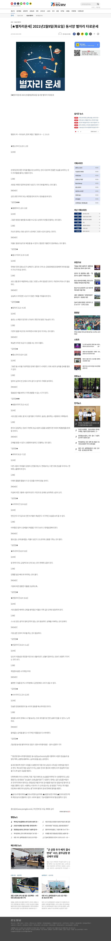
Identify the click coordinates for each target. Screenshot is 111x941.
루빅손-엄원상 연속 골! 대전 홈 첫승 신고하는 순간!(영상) (87, 333)
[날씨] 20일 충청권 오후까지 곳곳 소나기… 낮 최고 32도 (83, 303)
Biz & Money (78, 183)
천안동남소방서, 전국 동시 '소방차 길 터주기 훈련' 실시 (26, 830)
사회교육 (32, 11)
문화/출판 (77, 199)
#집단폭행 (19, 875)
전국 (53, 11)
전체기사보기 (94, 131)
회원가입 (98, 7)
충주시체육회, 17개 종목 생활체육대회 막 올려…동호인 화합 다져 (89, 125)
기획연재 (73, 11)
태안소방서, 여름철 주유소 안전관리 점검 (88, 120)
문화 (37, 11)
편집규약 (19, 925)
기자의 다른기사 (64, 812)
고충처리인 (13, 925)
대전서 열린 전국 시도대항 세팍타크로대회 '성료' (91, 359)
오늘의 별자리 (29, 15)
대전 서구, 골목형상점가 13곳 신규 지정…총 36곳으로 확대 (26, 837)
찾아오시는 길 (33, 923)
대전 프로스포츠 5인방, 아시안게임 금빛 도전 (91, 367)
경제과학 (25, 11)
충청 (57, 11)
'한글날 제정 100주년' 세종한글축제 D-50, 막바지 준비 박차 (83, 267)
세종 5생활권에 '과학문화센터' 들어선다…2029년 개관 (83, 296)
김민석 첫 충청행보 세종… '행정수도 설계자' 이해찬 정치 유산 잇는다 (83, 274)
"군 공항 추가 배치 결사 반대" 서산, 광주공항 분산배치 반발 (58, 853)
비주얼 (62, 11)
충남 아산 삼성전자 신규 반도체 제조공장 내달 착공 (83, 289)
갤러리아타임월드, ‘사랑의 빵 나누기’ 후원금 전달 (57, 830)
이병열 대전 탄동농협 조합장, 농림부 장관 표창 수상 (57, 833)
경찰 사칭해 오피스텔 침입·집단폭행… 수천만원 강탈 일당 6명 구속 (24, 897)
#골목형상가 (44, 875)
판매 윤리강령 (52, 925)
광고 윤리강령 (44, 925)
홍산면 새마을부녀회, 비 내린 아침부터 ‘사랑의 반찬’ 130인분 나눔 (89, 122)
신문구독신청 (66, 923)
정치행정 (19, 11)
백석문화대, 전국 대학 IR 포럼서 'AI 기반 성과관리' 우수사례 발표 (26, 833)
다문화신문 (81, 11)
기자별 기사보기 (19, 923)
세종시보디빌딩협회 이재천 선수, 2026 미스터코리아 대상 (91, 352)
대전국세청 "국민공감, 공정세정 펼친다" (57, 826)
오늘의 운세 (20, 15)
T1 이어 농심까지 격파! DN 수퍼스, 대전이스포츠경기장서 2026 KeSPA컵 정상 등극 (91, 345)
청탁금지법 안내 (60, 925)
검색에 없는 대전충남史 (81, 203)
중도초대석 (78, 187)
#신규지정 (51, 875)
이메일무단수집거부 (56, 923)
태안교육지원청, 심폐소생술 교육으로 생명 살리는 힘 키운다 (89, 118)
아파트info (78, 176)
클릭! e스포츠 (78, 168)
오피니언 (42, 11)
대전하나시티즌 (79, 191)
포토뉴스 (77, 376)
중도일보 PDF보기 (87, 923)
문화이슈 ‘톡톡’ (79, 179)
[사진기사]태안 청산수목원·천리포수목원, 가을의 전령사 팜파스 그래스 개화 (26, 826)
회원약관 (39, 923)
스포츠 (48, 11)
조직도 (26, 923)
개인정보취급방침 (47, 923)
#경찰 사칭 (13, 875)
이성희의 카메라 (79, 172)
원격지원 (76, 925)
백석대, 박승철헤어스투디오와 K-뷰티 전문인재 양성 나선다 (26, 822)
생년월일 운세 (39, 15)
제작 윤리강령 (37, 925)
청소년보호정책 (69, 925)
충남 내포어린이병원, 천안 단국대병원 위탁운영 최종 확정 (83, 281)
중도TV (13, 11)
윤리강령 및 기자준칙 (27, 925)
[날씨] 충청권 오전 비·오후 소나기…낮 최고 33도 (57, 837)
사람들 (67, 11)
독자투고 (72, 923)
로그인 (93, 7)
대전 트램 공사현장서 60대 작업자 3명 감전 (57, 822)
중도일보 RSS (79, 923)
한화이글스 (78, 195)
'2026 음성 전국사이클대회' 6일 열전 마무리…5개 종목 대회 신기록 (89, 127)
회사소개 (13, 923)
